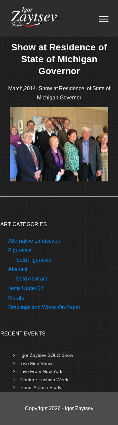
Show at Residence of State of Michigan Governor (59, 59)
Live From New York (41, 371)
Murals (16, 298)
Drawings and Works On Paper (44, 307)
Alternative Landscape (34, 241)
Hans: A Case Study (40, 387)
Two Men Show (36, 363)
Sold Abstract (31, 278)
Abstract (17, 269)
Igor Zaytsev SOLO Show (46, 355)
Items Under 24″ (27, 288)
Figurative (19, 250)
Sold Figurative (33, 260)
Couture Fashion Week (44, 379)
